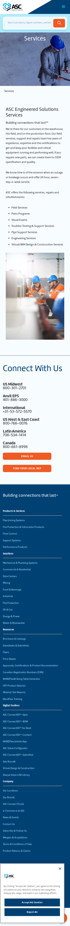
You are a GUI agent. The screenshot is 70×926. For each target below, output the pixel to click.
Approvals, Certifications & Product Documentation (30, 665)
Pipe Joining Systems (14, 520)
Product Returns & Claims (16, 850)
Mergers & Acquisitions (15, 837)
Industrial (8, 596)
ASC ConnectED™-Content (17, 734)
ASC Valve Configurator (15, 748)
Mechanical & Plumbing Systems (20, 562)
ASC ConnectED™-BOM (15, 721)
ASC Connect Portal (13, 804)
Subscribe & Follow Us (15, 830)
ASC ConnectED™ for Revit (17, 728)
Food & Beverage (12, 589)
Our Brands (9, 797)
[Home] (23, 7)
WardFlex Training (12, 699)
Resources (8, 629)
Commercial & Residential (17, 569)
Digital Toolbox (11, 705)
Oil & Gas (8, 609)
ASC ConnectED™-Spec (15, 714)
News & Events (11, 817)
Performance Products (15, 547)
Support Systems (12, 540)
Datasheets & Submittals (16, 645)
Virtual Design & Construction (18, 768)
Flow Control (10, 533)
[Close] (60, 869)
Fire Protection (11, 603)
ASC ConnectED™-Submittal (18, 754)
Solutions (8, 553)
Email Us (27, 456)
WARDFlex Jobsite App (15, 741)
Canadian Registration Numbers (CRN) (23, 672)
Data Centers (10, 576)
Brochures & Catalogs (14, 638)
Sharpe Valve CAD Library (16, 774)
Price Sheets (9, 658)
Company (8, 781)
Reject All (32, 912)
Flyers (6, 652)
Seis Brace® (9, 761)
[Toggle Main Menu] (63, 6)
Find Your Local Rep (27, 468)
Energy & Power (11, 616)
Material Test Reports (14, 692)
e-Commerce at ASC (14, 810)
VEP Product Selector (14, 685)
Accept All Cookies (32, 902)
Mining (6, 582)
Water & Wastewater (14, 622)
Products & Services (14, 511)
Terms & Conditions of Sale (17, 844)
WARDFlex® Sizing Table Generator (21, 678)
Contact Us (9, 824)
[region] (32, 893)
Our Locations (10, 790)
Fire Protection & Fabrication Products (23, 527)
